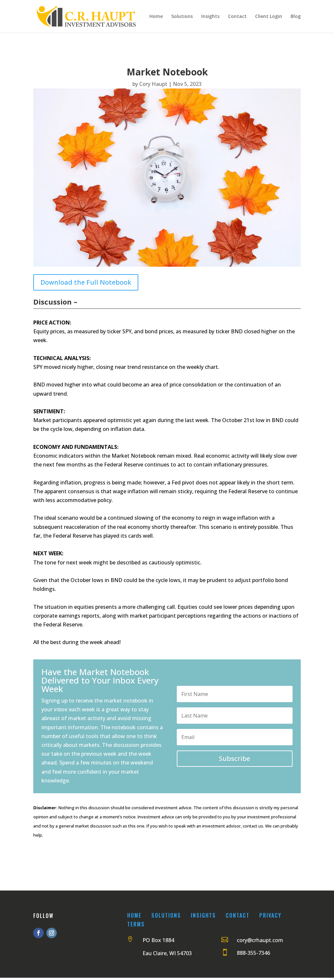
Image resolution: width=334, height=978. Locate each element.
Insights (210, 16)
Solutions (182, 16)
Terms (136, 924)
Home (156, 16)
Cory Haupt (153, 83)
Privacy (270, 915)
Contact (237, 16)
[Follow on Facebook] (38, 933)
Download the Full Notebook (85, 282)
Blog (296, 16)
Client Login (268, 16)
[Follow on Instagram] (51, 933)
